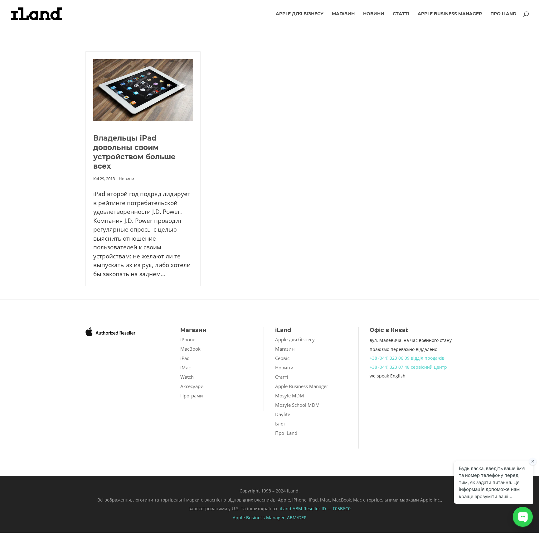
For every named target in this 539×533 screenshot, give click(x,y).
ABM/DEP (296, 518)
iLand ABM (291, 508)
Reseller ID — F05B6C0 (326, 508)
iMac (185, 367)
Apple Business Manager (450, 14)
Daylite (282, 414)
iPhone (187, 339)
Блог (280, 423)
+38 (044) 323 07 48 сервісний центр (408, 367)
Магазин (343, 14)
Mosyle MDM (289, 395)
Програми (191, 395)
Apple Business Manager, (260, 518)
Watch (187, 377)
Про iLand (503, 14)
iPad (185, 358)
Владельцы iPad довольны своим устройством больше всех (134, 152)
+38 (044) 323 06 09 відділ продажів (407, 358)
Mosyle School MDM (297, 405)
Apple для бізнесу (299, 14)
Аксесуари (192, 386)
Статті (401, 14)
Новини (373, 14)
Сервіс (282, 358)
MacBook (190, 349)
